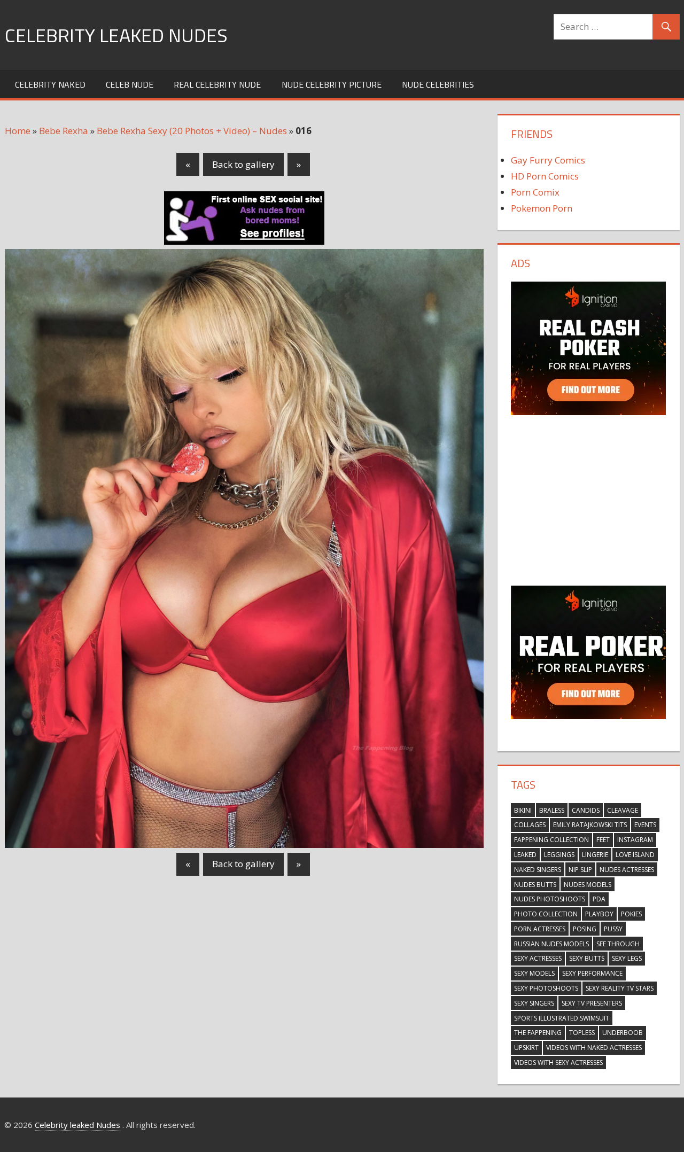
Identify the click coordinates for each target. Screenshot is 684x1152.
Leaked (525, 854)
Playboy (599, 914)
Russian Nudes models (551, 943)
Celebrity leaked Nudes (116, 35)
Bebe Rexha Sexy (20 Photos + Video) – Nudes (192, 130)
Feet (603, 839)
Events (645, 824)
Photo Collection (546, 914)
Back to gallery (243, 164)
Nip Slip (580, 869)
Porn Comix (535, 192)
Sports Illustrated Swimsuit (561, 1018)
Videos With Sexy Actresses (558, 1062)
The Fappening (538, 1032)
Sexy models (534, 973)
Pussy (613, 928)
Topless (582, 1032)
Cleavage (622, 810)
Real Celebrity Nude (217, 84)
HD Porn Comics (545, 176)
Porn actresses (539, 928)
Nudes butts (535, 884)
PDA (599, 899)
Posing (584, 928)
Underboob (622, 1032)
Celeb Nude (129, 84)
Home (17, 130)
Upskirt (526, 1047)
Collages (530, 824)
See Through (618, 943)
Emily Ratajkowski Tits (590, 824)
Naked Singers (537, 869)
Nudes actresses (627, 869)
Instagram (635, 839)
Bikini (523, 810)
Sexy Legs (627, 958)
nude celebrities (438, 84)
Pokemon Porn (541, 208)
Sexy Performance (592, 973)
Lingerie (595, 854)
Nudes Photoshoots (549, 899)
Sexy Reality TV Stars (620, 988)
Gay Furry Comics (548, 160)
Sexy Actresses (538, 958)
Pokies (631, 914)
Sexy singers (534, 1003)
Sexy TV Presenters (592, 1003)
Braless (551, 810)
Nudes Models (587, 884)
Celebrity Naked (50, 84)
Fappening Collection (551, 839)
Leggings (559, 854)
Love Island (635, 854)
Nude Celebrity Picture (332, 84)
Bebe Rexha (63, 130)
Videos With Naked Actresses (594, 1047)
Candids (586, 810)
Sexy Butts (586, 958)
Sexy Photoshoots (546, 988)
